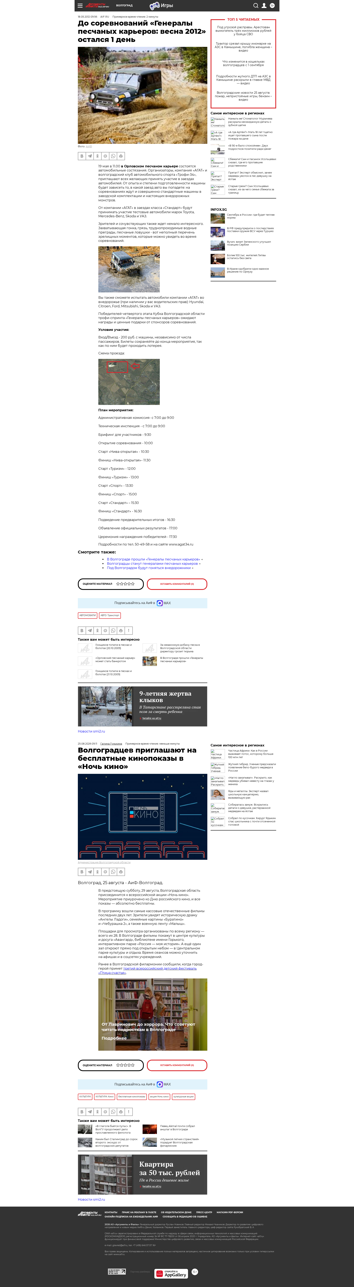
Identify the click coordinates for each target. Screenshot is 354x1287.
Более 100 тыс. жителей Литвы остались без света (246, 257)
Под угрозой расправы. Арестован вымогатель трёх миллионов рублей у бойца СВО (243, 31)
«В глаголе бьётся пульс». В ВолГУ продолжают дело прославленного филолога (113, 1129)
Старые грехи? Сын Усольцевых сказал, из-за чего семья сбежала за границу (251, 189)
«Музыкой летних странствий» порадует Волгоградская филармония (179, 1142)
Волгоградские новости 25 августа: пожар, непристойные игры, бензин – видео (243, 96)
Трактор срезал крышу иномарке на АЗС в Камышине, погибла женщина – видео (243, 47)
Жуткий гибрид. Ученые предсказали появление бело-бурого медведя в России (252, 767)
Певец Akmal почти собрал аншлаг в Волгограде (177, 1128)
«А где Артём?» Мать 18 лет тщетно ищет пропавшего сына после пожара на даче (250, 135)
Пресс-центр (204, 1212)
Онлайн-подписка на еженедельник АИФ (131, 1216)
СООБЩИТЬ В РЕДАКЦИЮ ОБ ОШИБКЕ (185, 1216)
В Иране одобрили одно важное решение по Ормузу (248, 270)
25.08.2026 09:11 (87, 743)
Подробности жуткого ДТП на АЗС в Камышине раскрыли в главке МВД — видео (243, 80)
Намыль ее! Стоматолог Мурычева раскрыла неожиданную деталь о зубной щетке (250, 122)
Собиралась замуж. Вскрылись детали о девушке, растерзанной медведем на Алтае (249, 808)
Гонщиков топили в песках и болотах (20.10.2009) (113, 646)
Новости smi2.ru (91, 731)
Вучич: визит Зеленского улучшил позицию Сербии (249, 243)
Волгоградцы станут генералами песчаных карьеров (152, 564)
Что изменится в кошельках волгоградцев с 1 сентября (243, 63)
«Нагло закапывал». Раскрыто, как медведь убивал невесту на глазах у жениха (251, 781)
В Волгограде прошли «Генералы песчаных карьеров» (153, 559)
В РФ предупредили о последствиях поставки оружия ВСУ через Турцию (250, 230)
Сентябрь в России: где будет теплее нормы (251, 216)
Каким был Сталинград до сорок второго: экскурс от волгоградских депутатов (116, 1142)
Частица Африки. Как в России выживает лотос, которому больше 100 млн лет (250, 754)
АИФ (89, 146)
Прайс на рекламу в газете (139, 1212)
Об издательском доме (176, 1212)
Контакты (111, 1212)
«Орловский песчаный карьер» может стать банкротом (115, 659)
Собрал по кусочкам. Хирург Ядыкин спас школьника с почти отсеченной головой (252, 821)
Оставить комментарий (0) (177, 584)
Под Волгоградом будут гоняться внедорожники (149, 568)
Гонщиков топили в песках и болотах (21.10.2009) (113, 672)
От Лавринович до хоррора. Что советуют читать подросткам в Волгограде (148, 1027)
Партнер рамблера (140, 1271)
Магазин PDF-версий (230, 1212)
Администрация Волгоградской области (104, 862)
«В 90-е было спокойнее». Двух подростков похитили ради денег (249, 147)
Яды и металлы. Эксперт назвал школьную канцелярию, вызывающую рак (248, 794)
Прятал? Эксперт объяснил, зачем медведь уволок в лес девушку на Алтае (250, 176)
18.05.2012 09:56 (87, 16)
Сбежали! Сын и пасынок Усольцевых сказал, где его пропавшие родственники (252, 162)
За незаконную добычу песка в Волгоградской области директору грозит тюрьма (180, 648)
